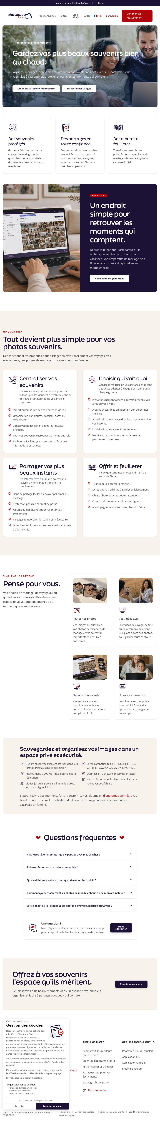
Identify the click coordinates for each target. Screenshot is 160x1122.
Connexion (112, 16)
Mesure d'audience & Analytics (22, 1093)
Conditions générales (139, 1112)
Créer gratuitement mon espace (36, 88)
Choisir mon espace (131, 984)
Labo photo (75, 16)
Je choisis (19, 1106)
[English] (100, 16)
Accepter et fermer (52, 1106)
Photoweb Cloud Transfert (137, 1051)
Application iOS (131, 1057)
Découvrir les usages (79, 88)
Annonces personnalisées (20, 1091)
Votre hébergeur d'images (97, 1066)
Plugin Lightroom (132, 1068)
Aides (87, 16)
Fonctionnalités (47, 16)
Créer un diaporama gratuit (98, 1061)
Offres (64, 16)
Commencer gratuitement (134, 16)
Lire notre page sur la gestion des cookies (24, 1078)
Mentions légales (67, 1116)
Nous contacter (121, 927)
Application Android (134, 1062)
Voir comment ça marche (109, 278)
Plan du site (64, 1112)
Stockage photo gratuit (96, 1082)
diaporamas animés (116, 795)
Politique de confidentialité (111, 1112)
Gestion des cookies (84, 1112)
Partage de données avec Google (23, 1088)
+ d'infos (100, 3)
